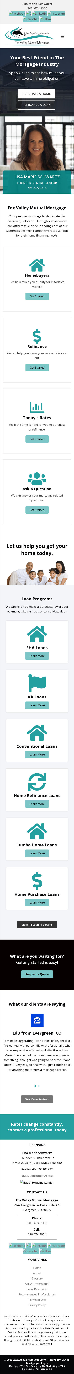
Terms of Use (37, 1300)
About (37, 1273)
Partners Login (44, 1368)
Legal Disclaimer (13, 1316)
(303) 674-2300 (37, 8)
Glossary (37, 1278)
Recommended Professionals (37, 1294)
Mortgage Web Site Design (23, 1366)
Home (37, 1268)
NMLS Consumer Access (37, 1176)
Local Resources (37, 1289)
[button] (17, 13)
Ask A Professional (37, 1284)
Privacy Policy (37, 1305)
